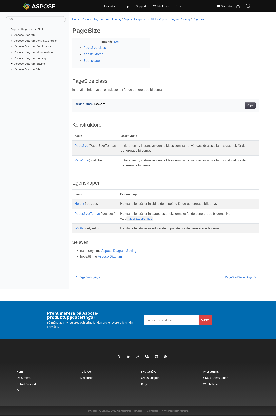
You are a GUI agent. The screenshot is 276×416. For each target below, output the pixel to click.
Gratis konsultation (215, 378)
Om (178, 6)
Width (79, 228)
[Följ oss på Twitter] (119, 356)
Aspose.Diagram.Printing (30, 58)
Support (141, 6)
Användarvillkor (171, 411)
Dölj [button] (117, 41)
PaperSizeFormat (87, 213)
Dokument (24, 378)
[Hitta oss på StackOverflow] (138, 356)
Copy (250, 105)
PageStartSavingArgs (238, 277)
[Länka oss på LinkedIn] (128, 356)
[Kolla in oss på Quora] (147, 356)
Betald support (26, 384)
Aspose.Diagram (25, 34)
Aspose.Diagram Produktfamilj (101, 19)
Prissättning (211, 371)
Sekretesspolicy (155, 411)
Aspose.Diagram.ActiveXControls (35, 40)
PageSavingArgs (89, 277)
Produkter (110, 6)
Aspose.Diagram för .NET (27, 29)
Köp (126, 6)
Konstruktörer (93, 54)
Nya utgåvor (149, 371)
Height (79, 203)
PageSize (199, 19)
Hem (20, 371)
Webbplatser (161, 6)
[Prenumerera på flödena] (166, 356)
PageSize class (94, 47)
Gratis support (150, 378)
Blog (144, 384)
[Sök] (248, 6)
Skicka (205, 320)
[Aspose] (39, 6)
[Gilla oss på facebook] (110, 356)
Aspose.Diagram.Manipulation (33, 52)
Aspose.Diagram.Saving (29, 63)
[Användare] (238, 6)
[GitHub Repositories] (156, 356)
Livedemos (86, 378)
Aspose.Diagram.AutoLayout (32, 46)
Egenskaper (92, 60)
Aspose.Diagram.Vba (27, 69)
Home (76, 19)
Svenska (226, 6)
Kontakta (184, 411)
